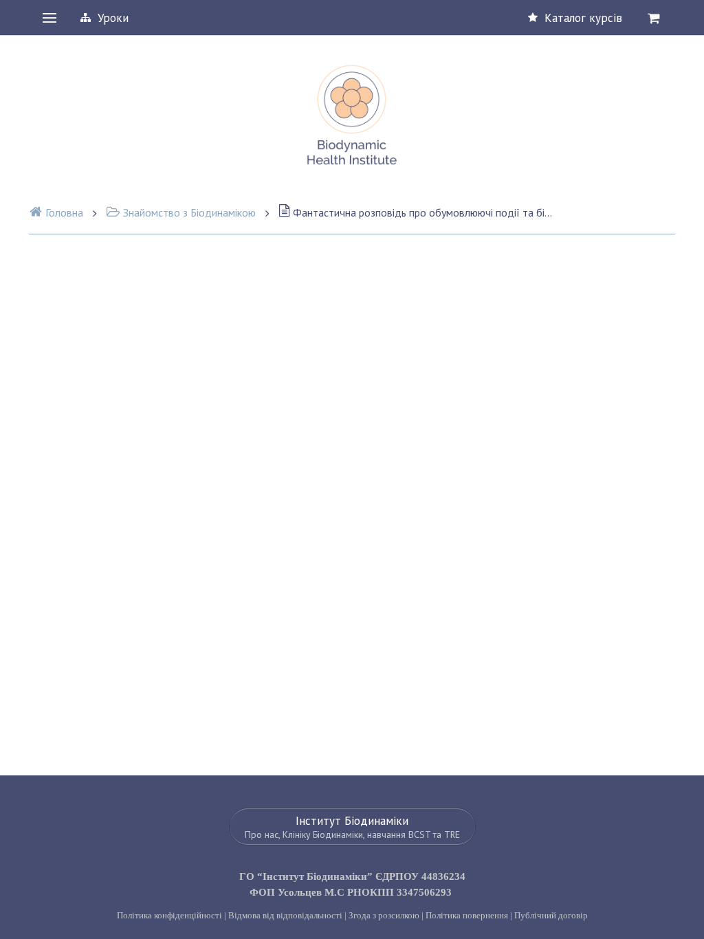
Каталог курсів (583, 17)
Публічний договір (551, 915)
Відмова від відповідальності (285, 915)
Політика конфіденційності (169, 915)
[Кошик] (654, 18)
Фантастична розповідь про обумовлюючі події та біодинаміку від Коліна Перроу (423, 212)
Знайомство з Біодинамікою (189, 212)
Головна (64, 212)
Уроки (113, 17)
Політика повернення (467, 915)
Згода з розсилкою (384, 915)
